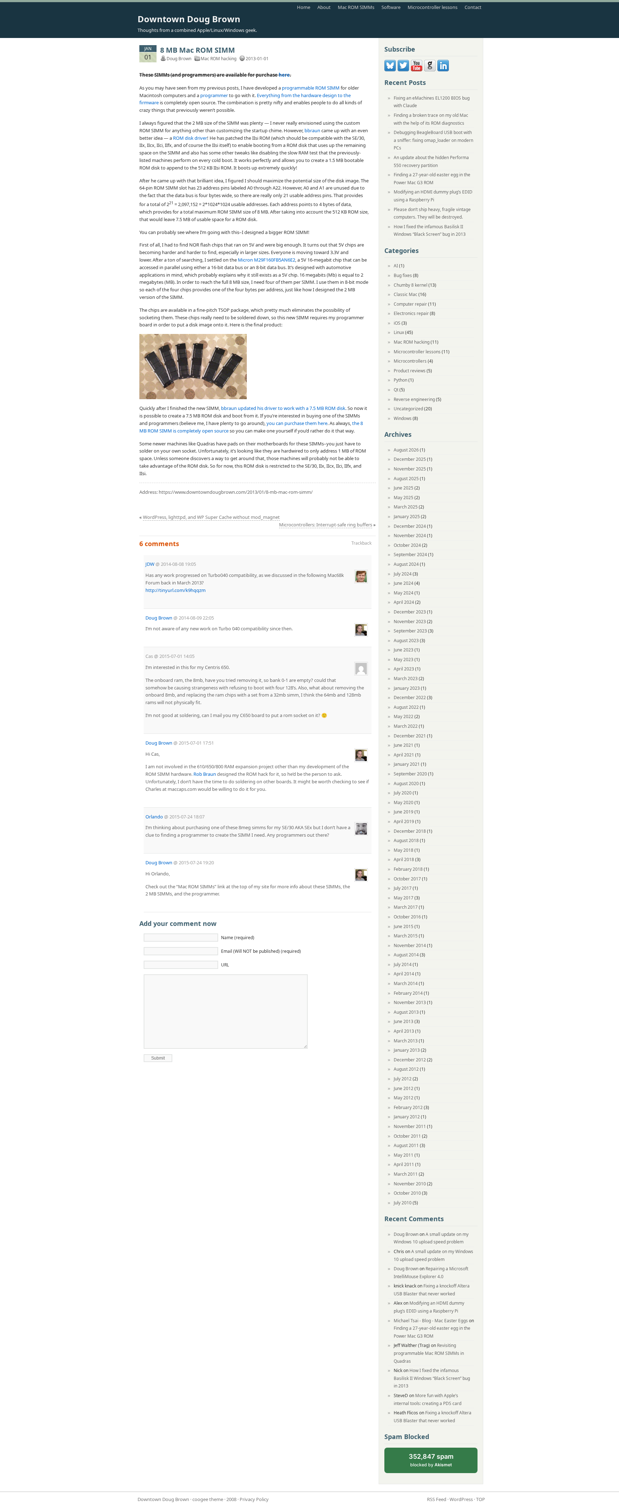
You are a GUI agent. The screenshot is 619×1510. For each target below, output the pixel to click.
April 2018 (404, 859)
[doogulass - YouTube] (416, 70)
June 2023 (403, 650)
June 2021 (403, 745)
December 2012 (410, 1060)
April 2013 (404, 1031)
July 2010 (403, 1203)
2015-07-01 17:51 (196, 743)
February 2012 (408, 1107)
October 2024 (407, 545)
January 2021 (407, 764)
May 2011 (403, 1155)
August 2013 (406, 1012)
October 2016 (407, 917)
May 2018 (403, 850)
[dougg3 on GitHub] (430, 70)
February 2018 (408, 869)
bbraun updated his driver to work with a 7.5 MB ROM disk (283, 408)
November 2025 (410, 469)
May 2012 (403, 1098)
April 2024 (404, 602)
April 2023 (404, 669)
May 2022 (403, 716)
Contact (473, 7)
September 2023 (410, 631)
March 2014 (406, 983)
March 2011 (406, 1174)
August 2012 (406, 1069)
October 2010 (407, 1193)
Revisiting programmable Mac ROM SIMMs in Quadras (429, 1353)
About (324, 7)
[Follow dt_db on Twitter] (403, 70)
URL (225, 965)
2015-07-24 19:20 (196, 862)
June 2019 (403, 812)
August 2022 (406, 707)
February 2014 (408, 993)
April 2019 (404, 821)
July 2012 (403, 1079)
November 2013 (410, 1002)
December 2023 (410, 612)
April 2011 (404, 1164)
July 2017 (403, 888)
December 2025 (410, 459)
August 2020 (406, 783)
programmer (214, 95)
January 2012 (407, 1117)
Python (400, 380)
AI (396, 266)
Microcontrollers (410, 361)
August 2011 (406, 1145)
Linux (399, 332)
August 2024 (406, 564)
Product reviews (410, 371)
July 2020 (403, 793)
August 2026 (406, 450)
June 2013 (403, 1021)
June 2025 (403, 488)
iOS (397, 323)
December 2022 (410, 697)
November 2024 (410, 535)
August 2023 (406, 640)
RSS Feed (436, 1499)
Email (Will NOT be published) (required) (261, 951)
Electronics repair (411, 313)
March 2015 (406, 936)
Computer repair (410, 304)
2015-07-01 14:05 (177, 656)
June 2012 (403, 1088)
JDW (149, 564)
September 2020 (410, 774)
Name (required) (237, 938)
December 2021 (410, 736)
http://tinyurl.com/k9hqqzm (175, 590)
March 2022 (406, 726)
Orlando (154, 816)
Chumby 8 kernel (410, 285)
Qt (396, 390)
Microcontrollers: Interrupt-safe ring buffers (325, 524)
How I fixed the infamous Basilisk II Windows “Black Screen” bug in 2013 (432, 1378)
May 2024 (403, 593)
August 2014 (406, 955)
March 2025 (406, 507)
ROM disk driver (190, 138)
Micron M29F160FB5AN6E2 (266, 260)
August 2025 (406, 479)
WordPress (461, 1499)
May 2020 (403, 802)
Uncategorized (408, 409)
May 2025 (403, 497)
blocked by (437, 1463)
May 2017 (403, 898)
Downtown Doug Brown (189, 19)
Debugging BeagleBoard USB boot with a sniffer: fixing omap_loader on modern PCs (433, 140)
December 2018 (410, 831)
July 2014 (403, 964)
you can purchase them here (297, 423)
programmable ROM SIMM (311, 88)
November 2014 (410, 945)
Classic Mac (405, 294)
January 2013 (407, 1050)
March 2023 (406, 678)
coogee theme (207, 1499)
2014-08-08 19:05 (178, 564)
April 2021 (404, 755)
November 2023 (410, 621)
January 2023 (407, 688)
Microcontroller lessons (432, 7)
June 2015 (403, 926)
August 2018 (406, 840)
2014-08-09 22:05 (196, 618)
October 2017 (407, 879)
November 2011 (410, 1126)
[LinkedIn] (443, 70)
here (284, 75)
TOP (480, 1499)
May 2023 (403, 659)
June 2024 (403, 583)
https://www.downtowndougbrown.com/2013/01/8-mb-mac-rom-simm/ (236, 492)
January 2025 (407, 516)
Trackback (361, 543)
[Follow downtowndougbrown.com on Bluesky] (390, 70)
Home (303, 7)
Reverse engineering (414, 399)
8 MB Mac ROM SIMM (197, 50)
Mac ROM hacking (218, 59)
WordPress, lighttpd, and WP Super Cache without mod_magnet (211, 517)
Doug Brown (158, 618)
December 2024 (410, 526)
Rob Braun (204, 774)
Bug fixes (403, 275)
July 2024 (403, 574)
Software (391, 7)
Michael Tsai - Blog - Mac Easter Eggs (431, 1321)
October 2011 (407, 1136)
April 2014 (404, 974)
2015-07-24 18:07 (187, 816)
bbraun (312, 130)
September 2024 (410, 554)
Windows (403, 418)
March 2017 (406, 907)
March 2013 (406, 1041)
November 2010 (410, 1184)
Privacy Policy (254, 1499)
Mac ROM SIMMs (356, 7)
